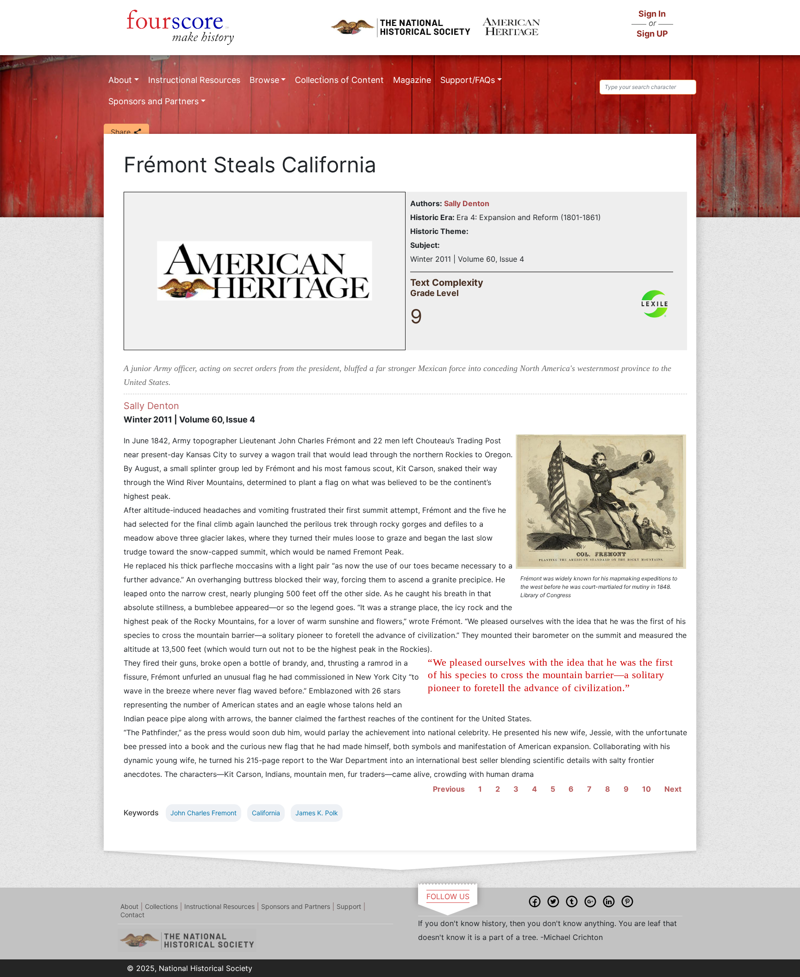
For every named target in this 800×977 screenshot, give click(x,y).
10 (646, 789)
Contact (132, 915)
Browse (264, 80)
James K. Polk (316, 813)
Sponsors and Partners (153, 101)
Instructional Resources (194, 80)
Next (672, 789)
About (120, 80)
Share (122, 132)
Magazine (412, 80)
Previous (449, 789)
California (266, 813)
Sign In (652, 14)
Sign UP (652, 33)
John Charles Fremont (203, 813)
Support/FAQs (467, 80)
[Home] (180, 27)
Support (349, 906)
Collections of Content (339, 80)
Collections (161, 906)
